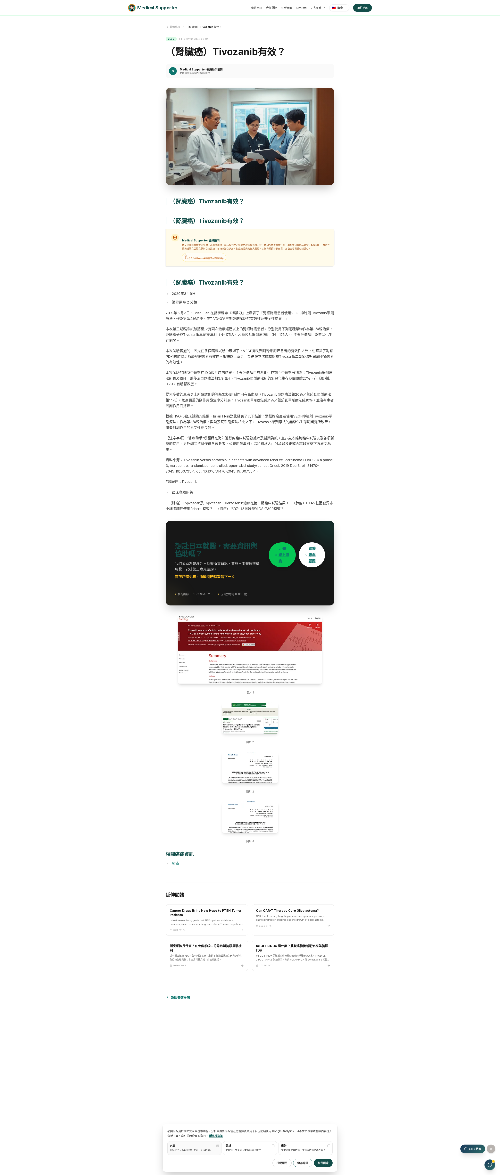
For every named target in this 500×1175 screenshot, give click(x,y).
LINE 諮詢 (475, 1148)
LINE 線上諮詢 (284, 555)
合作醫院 (271, 7)
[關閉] (491, 1149)
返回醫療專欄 (180, 997)
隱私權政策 (216, 1135)
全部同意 (323, 1162)
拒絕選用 (282, 1162)
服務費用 (301, 7)
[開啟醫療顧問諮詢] (489, 1164)
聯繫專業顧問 (312, 555)
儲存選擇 (302, 1162)
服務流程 (286, 7)
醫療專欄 (175, 26)
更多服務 (316, 7)
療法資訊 (256, 7)
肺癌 (175, 863)
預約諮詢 (362, 7)
